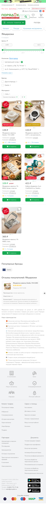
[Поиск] (26, 17)
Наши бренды (6, 426)
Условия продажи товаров (32, 441)
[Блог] (34, 373)
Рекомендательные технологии (34, 473)
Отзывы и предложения (32, 419)
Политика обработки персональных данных (31, 460)
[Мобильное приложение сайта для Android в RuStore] (34, 490)
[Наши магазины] (11, 383)
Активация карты (21, 5)
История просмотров (8, 419)
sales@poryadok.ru (11, 489)
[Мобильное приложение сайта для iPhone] (34, 485)
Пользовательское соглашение (34, 464)
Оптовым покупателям (8, 454)
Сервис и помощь (31, 404)
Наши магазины (6, 422)
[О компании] (11, 373)
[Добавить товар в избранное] (19, 102)
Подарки (4, 430)
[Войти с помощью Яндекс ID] (43, 11)
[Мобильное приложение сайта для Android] (34, 480)
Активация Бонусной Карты (33, 452)
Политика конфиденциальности (34, 456)
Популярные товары (8, 407)
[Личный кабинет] (34, 393)
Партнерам (5, 438)
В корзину (12, 147)
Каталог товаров (7, 404)
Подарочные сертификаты (32, 444)
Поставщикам (6, 446)
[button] (13, 22)
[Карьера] (11, 392)
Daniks (9, 270)
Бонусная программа (31, 448)
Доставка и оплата (30, 411)
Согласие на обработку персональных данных (31, 469)
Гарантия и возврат (30, 415)
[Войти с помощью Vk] (40, 11)
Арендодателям (6, 450)
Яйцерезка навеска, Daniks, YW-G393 (25, 283)
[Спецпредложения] (34, 383)
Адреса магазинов (7, 5)
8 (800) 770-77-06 (24, 9)
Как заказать (28, 407)
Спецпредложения (7, 415)
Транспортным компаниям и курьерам (10, 458)
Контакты (27, 426)
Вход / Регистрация (31, 11)
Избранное (5, 412)
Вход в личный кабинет (32, 422)
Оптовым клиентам (33, 5)
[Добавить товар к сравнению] (16, 102)
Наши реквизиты (7, 466)
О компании (5, 462)
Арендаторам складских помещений (9, 442)
